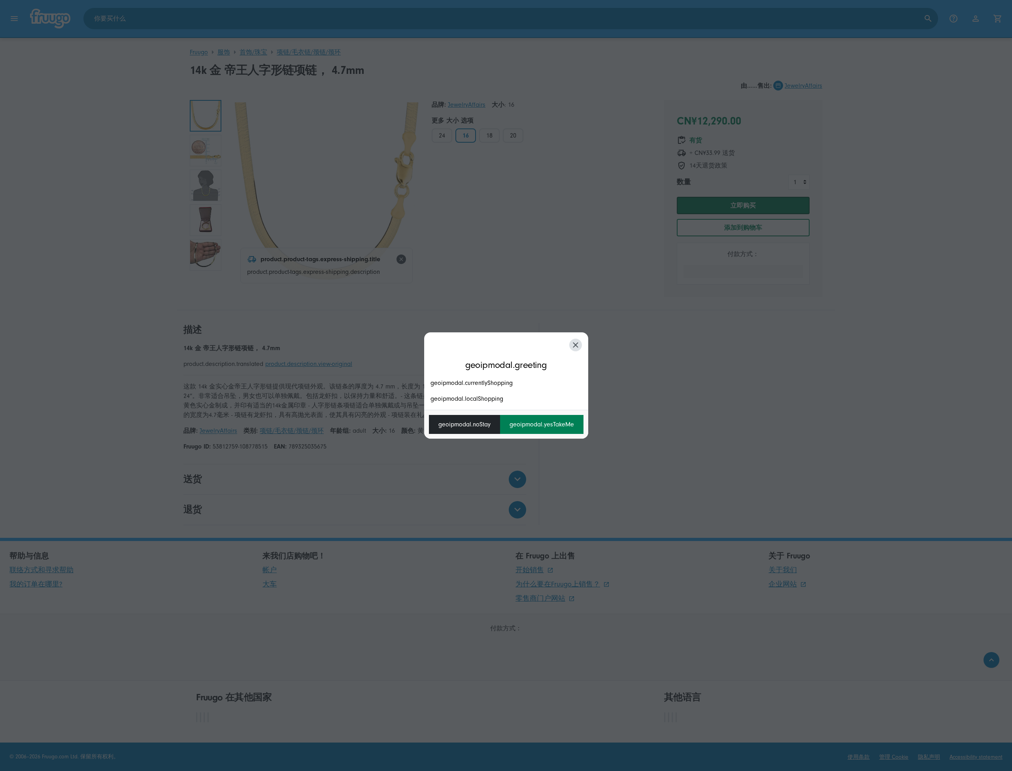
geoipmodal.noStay (464, 424)
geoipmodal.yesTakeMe (542, 424)
